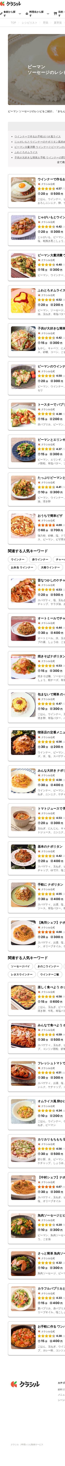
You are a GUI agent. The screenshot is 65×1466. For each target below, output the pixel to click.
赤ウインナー (40, 559)
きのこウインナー (48, 966)
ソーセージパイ (20, 966)
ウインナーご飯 (49, 974)
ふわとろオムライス (26, 152)
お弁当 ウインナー (22, 567)
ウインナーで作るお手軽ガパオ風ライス (37, 136)
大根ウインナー (50, 567)
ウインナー (18, 559)
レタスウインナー (22, 974)
